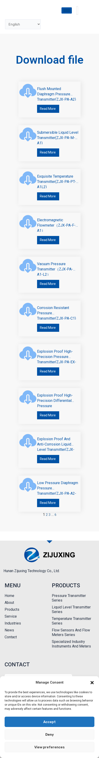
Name (9, 673)
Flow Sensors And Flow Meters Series (71, 632)
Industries (13, 623)
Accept (49, 722)
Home (9, 595)
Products (12, 609)
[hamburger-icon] (66, 10)
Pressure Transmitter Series (69, 597)
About (9, 602)
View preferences (49, 747)
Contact (11, 637)
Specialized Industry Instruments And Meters (71, 643)
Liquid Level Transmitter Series (71, 609)
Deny (49, 734)
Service (11, 616)
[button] (92, 682)
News (9, 630)
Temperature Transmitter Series (71, 620)
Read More (48, 109)
